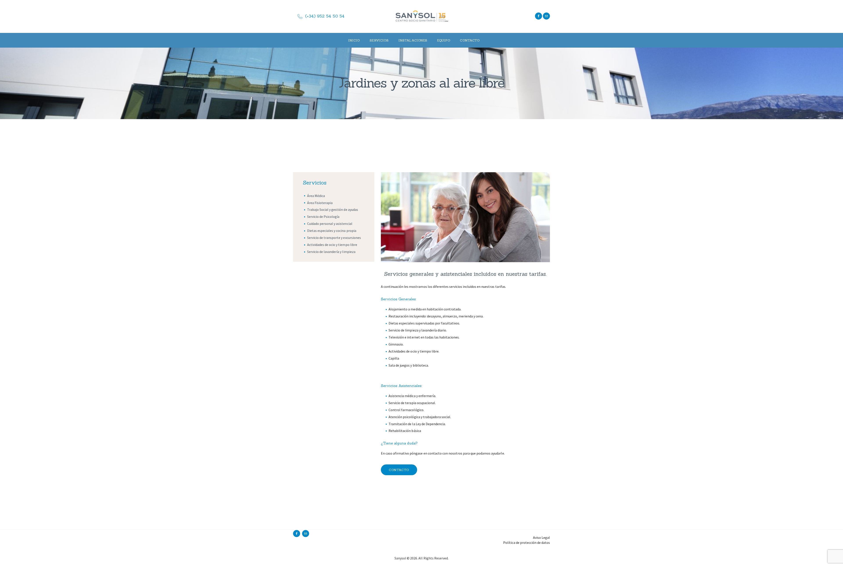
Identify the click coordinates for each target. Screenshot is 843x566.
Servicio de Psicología (323, 216)
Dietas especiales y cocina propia (331, 230)
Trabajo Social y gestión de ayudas (332, 209)
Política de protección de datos (526, 542)
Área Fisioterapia (320, 203)
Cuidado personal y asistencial (329, 223)
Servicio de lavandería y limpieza (331, 251)
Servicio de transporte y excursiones (334, 237)
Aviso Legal (541, 537)
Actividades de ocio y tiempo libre (332, 244)
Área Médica (316, 195)
